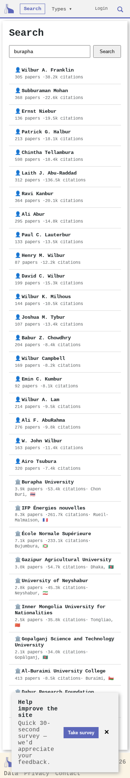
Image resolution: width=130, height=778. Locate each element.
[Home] (9, 9)
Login (101, 8)
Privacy (36, 773)
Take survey (81, 732)
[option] (65, 74)
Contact (68, 773)
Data (11, 773)
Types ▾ (62, 9)
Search (32, 9)
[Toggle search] (120, 8)
